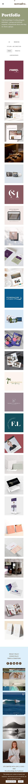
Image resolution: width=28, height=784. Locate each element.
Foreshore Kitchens (14, 291)
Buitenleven (14, 478)
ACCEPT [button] (21, 781)
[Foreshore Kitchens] (16, 303)
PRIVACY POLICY (14, 654)
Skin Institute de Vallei (14, 436)
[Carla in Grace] (16, 199)
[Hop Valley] (16, 324)
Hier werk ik (14, 602)
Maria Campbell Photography (14, 394)
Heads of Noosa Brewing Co (14, 166)
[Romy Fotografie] (16, 75)
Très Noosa (14, 373)
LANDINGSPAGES (14, 55)
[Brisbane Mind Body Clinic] (16, 344)
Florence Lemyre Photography (14, 415)
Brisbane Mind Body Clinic (14, 333)
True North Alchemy (14, 104)
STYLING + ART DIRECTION (14, 46)
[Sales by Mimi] (16, 552)
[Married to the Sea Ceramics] (16, 365)
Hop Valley (14, 312)
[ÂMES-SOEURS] (16, 241)
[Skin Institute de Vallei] (16, 448)
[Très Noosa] (16, 386)
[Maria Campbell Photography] (16, 407)
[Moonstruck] (16, 531)
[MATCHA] (16, 158)
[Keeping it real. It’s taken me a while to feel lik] (14, 751)
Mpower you (14, 499)
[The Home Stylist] (16, 635)
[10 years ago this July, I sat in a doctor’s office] (14, 727)
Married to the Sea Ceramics (14, 351)
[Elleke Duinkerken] (16, 261)
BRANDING (16, 42)
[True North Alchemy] (16, 116)
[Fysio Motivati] (16, 593)
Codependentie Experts (14, 82)
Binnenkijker (14, 561)
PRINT (9, 51)
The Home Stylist (14, 623)
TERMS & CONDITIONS (14, 658)
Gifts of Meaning (14, 207)
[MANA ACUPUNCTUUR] (16, 137)
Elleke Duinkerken (14, 250)
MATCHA (14, 145)
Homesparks (14, 457)
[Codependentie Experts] (16, 95)
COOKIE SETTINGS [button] (11, 781)
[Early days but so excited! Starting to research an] (14, 679)
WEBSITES (17, 51)
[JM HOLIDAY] (16, 282)
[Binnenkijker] (16, 573)
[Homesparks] (16, 469)
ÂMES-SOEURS (14, 229)
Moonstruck (14, 519)
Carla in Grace (14, 187)
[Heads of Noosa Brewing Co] (16, 178)
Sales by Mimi (14, 540)
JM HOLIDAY (14, 270)
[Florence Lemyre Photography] (16, 427)
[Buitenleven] (16, 490)
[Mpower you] (16, 510)
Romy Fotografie (14, 62)
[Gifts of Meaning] (16, 220)
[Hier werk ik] (16, 614)
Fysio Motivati (14, 582)
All (9, 42)
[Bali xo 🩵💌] (14, 703)
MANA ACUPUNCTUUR (14, 125)
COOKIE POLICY (14, 656)
